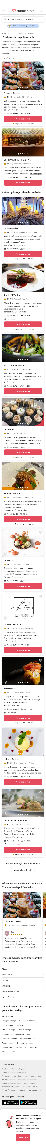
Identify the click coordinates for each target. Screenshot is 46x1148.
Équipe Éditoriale (8, 1090)
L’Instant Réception (13, 624)
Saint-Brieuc (7, 975)
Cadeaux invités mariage (29, 1021)
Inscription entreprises (10, 1087)
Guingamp (6, 986)
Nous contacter (23, 119)
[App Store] (10, 1105)
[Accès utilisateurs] (42, 11)
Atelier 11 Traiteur (12, 295)
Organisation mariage (25, 1043)
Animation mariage (27, 1039)
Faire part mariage (9, 1021)
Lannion (5, 980)
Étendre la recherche (23, 870)
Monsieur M (9, 688)
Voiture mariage (25, 1030)
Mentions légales (18, 1069)
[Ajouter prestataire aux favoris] (40, 65)
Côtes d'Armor (18, 33)
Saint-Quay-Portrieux (11, 991)
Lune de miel (7, 1047)
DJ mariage (17, 1052)
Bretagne (6, 33)
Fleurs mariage (7, 1043)
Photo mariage (7, 1025)
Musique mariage (8, 1030)
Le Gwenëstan (11, 228)
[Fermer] (42, 1112)
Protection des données (11, 1076)
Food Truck (34, 1047)
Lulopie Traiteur (12, 759)
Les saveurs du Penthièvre (17, 159)
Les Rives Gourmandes (15, 820)
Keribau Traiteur (12, 493)
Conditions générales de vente (14, 1072)
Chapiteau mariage (9, 1039)
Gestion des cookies (32, 1076)
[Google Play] (28, 1105)
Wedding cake (20, 1047)
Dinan (4, 969)
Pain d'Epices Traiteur (15, 365)
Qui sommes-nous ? (30, 1087)
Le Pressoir (9, 560)
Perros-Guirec (8, 997)
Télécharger (23, 1137)
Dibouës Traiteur (12, 93)
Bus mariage (7, 1034)
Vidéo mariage (22, 1025)
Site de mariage (34, 1090)
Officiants (5, 1052)
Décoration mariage (22, 1034)
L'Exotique (9, 429)
